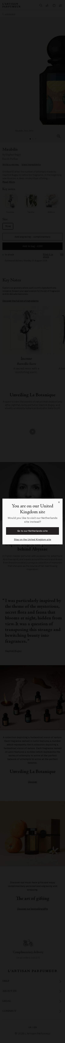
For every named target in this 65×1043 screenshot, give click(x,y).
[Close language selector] (59, 502)
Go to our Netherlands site (32, 530)
